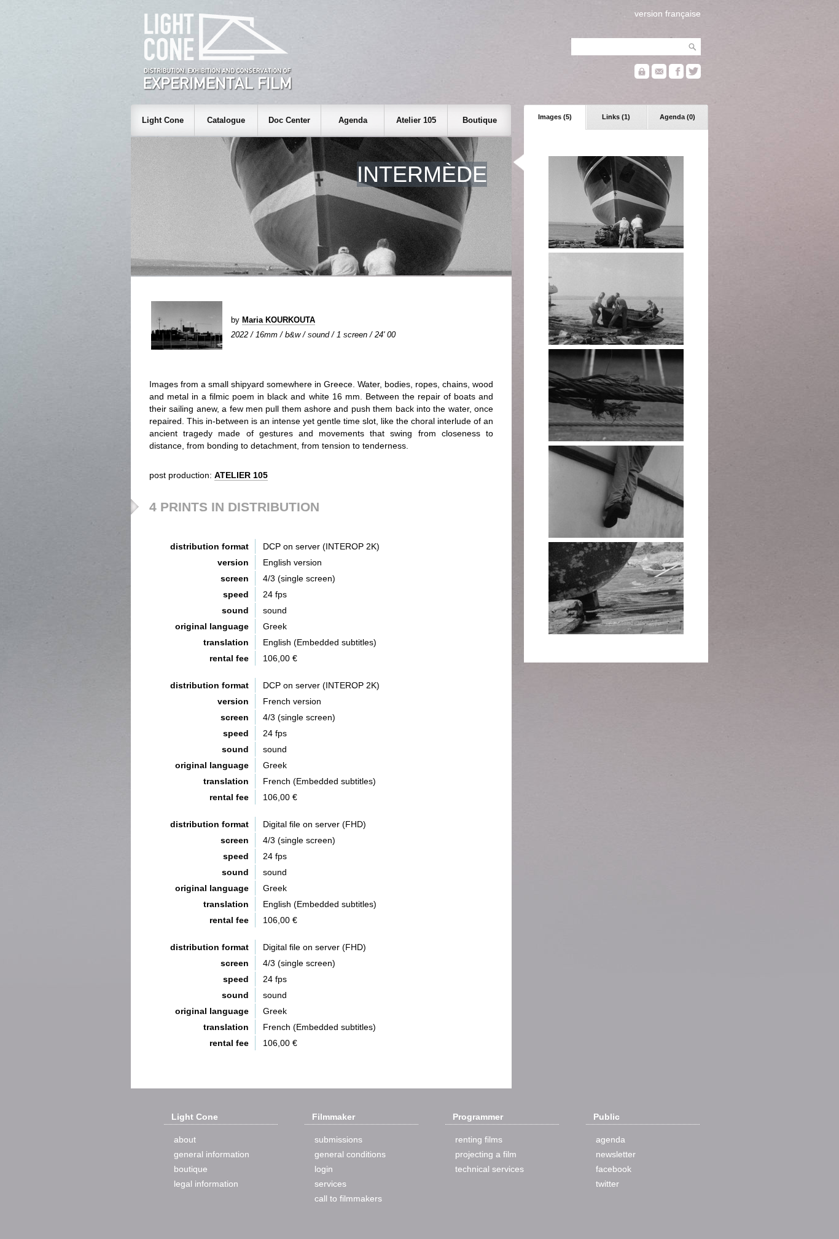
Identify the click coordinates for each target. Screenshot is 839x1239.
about (185, 1139)
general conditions (350, 1154)
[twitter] (693, 76)
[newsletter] (659, 76)
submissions (338, 1139)
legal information (206, 1184)
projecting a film (486, 1154)
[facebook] (676, 76)
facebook (613, 1169)
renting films (478, 1139)
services (330, 1184)
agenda (610, 1139)
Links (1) (616, 116)
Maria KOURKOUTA (278, 319)
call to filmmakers (348, 1198)
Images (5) (555, 116)
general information (211, 1154)
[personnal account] (641, 76)
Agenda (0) (677, 116)
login (323, 1169)
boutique (191, 1169)
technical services (489, 1169)
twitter (607, 1184)
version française (667, 13)
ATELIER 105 (241, 475)
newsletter (616, 1154)
